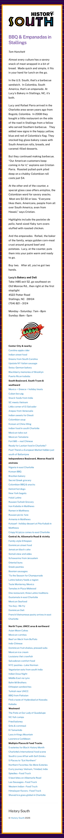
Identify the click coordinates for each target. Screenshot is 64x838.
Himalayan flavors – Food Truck (25, 790)
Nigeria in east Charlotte (21, 467)
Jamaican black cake (20, 549)
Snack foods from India (21, 398)
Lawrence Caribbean (19, 738)
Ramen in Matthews (19, 510)
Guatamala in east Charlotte (23, 597)
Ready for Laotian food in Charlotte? (27, 445)
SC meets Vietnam (18, 402)
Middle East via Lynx (19, 678)
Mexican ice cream (18, 652)
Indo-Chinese (15, 643)
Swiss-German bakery (20, 367)
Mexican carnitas (18, 634)
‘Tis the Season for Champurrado (26, 575)
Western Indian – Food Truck (23, 786)
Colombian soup (17, 419)
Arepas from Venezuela (21, 411)
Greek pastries (16, 567)
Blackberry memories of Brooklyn (26, 372)
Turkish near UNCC (19, 691)
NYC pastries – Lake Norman (23, 665)
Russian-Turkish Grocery (21, 502)
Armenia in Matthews (20, 519)
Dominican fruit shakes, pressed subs (28, 648)
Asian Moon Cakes (18, 630)
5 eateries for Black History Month (26, 747)
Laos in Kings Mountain (21, 734)
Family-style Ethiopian (20, 541)
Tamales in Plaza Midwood (22, 588)
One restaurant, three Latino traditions (28, 593)
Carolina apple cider (19, 350)
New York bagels (17, 493)
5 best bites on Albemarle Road (25, 777)
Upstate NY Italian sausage (23, 363)
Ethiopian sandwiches (20, 686)
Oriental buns (15, 562)
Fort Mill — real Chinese (21, 441)
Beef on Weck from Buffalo (23, 639)
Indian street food (18, 354)
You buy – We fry (17, 606)
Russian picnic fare (18, 515)
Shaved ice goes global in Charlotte (27, 795)
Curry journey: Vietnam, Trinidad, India (28, 769)
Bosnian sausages (18, 571)
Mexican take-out (18, 432)
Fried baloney (16, 721)
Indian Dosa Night (18, 673)
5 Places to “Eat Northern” (22, 760)
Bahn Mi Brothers (17, 682)
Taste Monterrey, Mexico (21, 584)
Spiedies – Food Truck (20, 773)
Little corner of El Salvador (22, 406)
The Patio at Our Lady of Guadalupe (27, 713)
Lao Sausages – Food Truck (23, 782)
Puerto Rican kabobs (19, 376)
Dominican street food (20, 545)
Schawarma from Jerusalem (23, 558)
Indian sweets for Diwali (21, 415)
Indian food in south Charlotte (24, 428)
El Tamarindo (15, 730)
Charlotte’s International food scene (27, 751)
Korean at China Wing (20, 424)
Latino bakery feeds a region (23, 580)
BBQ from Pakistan (18, 695)
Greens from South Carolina (23, 359)
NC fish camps (16, 717)
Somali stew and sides (20, 554)
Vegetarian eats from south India (26, 669)
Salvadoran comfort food (22, 661)
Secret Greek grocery (20, 480)
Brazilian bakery (17, 476)
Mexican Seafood (18, 601)
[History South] (31, 25)
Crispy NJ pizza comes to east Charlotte (29, 532)
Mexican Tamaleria (18, 437)
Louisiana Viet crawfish (21, 656)
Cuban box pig (16, 393)
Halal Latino (15, 497)
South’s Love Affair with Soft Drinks (27, 756)
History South (17, 818)
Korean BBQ (15, 471)
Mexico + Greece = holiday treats (26, 389)
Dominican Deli (16, 610)
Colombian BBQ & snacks (22, 484)
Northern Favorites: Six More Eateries (28, 765)
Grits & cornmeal (17, 725)
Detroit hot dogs (17, 489)
